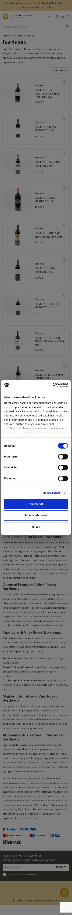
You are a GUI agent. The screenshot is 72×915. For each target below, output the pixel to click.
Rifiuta (36, 526)
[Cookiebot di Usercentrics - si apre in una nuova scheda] (52, 385)
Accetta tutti (36, 503)
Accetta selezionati (36, 515)
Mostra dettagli (52, 492)
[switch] (63, 456)
